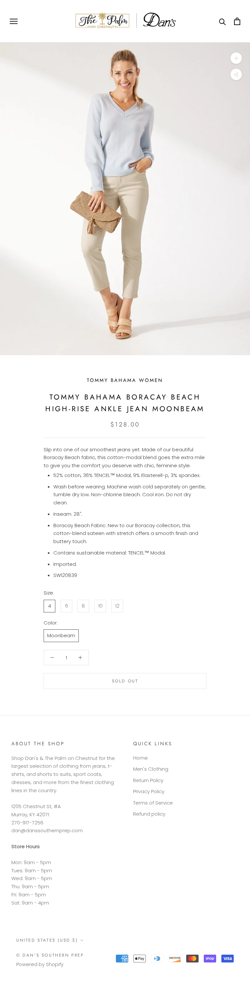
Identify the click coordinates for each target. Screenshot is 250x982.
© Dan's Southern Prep (50, 955)
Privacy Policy (148, 791)
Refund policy (149, 813)
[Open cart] (237, 21)
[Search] (222, 21)
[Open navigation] (14, 21)
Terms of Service (153, 802)
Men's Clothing (150, 768)
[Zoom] (236, 58)
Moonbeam (61, 635)
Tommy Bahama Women (125, 380)
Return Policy (148, 780)
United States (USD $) (47, 940)
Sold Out (125, 681)
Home (140, 757)
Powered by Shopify (39, 964)
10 (100, 605)
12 (117, 605)
